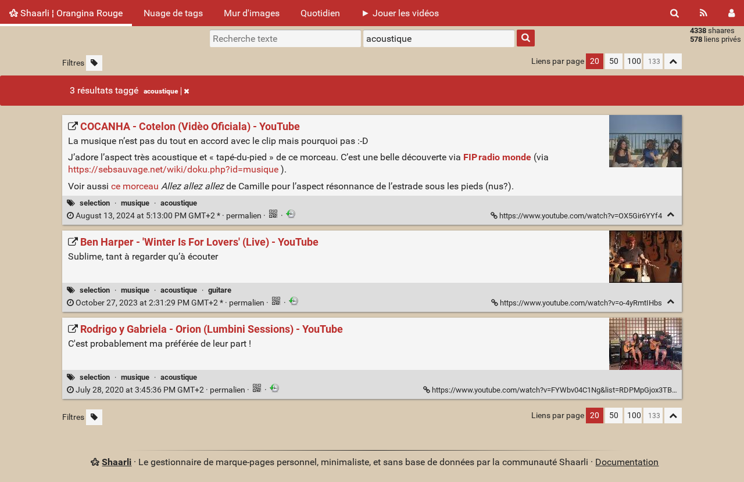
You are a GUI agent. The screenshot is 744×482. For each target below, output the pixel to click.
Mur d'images (252, 13)
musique (135, 203)
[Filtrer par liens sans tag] (94, 63)
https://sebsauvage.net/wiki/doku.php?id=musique (173, 169)
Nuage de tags (173, 13)
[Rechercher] (674, 13)
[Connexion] (731, 13)
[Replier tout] (673, 61)
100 (634, 61)
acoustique (161, 91)
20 (594, 61)
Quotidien (320, 13)
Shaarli (116, 461)
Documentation (627, 461)
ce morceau (135, 186)
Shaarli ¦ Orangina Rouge (70, 13)
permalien (168, 216)
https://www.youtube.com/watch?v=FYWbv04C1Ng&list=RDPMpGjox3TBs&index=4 (569, 390)
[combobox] (438, 38)
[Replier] (670, 214)
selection (95, 203)
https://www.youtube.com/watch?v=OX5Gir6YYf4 (581, 215)
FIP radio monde (497, 157)
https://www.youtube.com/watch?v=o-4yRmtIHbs (581, 302)
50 (613, 61)
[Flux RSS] (704, 13)
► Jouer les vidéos (400, 13)
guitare (219, 290)
